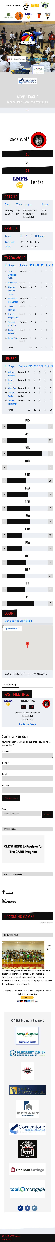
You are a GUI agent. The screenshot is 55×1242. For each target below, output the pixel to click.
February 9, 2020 (27, 701)
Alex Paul (12, 388)
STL (43, 265)
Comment (7, 751)
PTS (32, 265)
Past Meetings (10, 684)
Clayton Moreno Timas (11, 290)
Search (5, 809)
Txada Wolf (10, 242)
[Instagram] (34, 1208)
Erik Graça (12, 283)
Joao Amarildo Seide (12, 275)
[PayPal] (20, 1208)
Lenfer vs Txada (27, 724)
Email (5, 774)
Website (5, 785)
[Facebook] (27, 1208)
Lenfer (8, 246)
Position (24, 265)
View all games (46, 923)
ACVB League (27, 96)
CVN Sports (7, 1239)
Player (12, 265)
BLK (48, 265)
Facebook (9, 893)
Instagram (11, 902)
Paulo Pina (12, 338)
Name (5, 763)
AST (37, 265)
